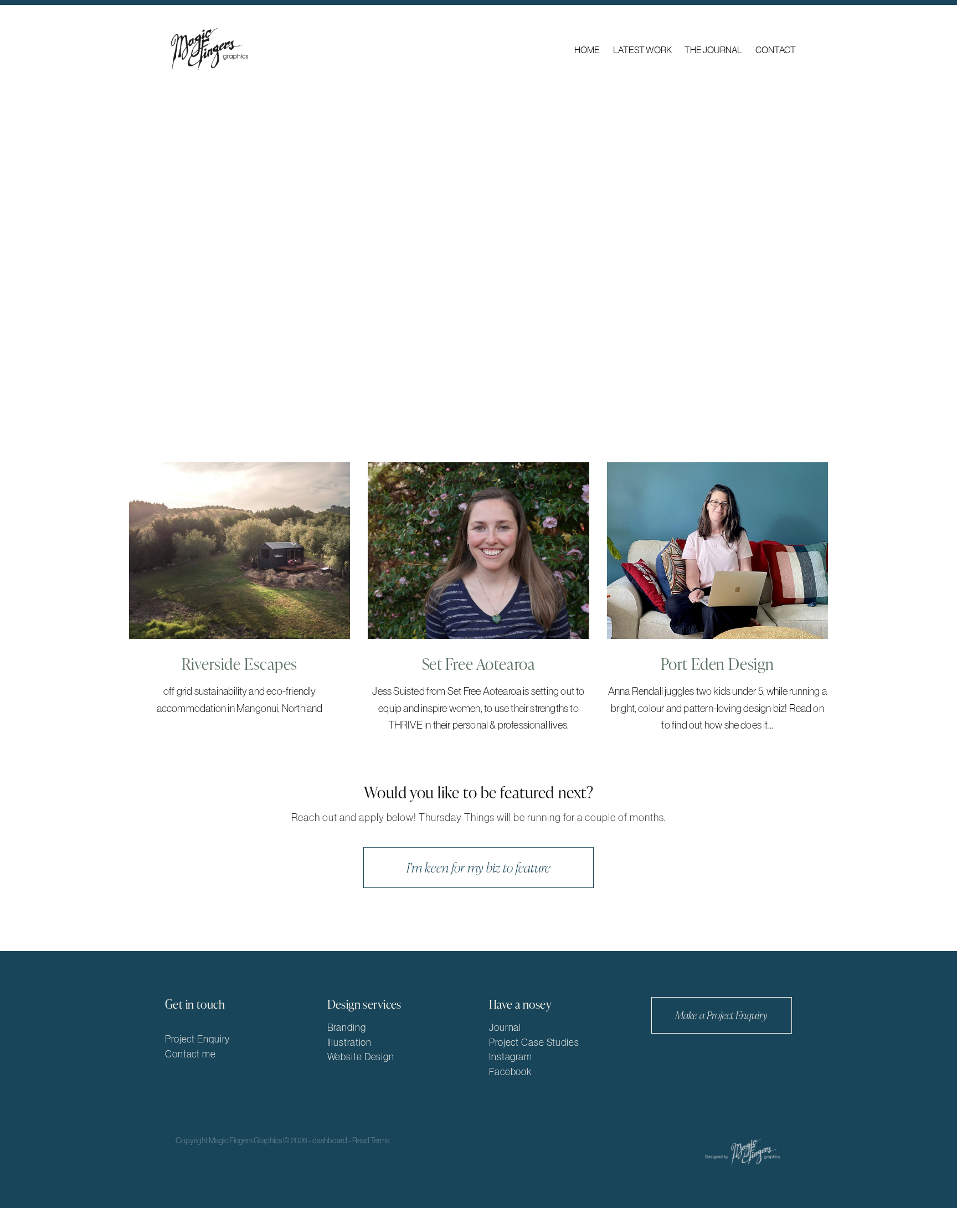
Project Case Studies (534, 1042)
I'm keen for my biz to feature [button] (478, 867)
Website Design (360, 1056)
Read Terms (370, 1140)
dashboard (329, 1140)
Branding (346, 1027)
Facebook (510, 1071)
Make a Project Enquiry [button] (721, 1015)
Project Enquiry (197, 1039)
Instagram (510, 1056)
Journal (505, 1027)
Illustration (349, 1042)
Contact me (190, 1054)
